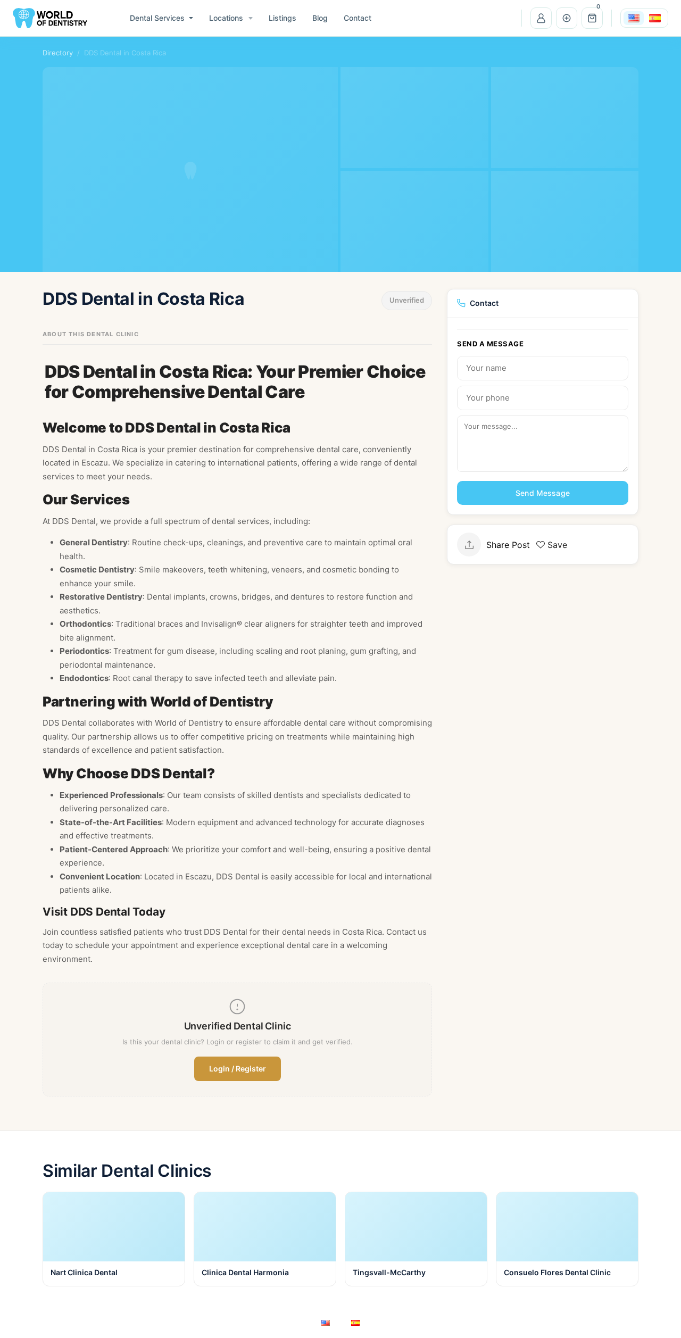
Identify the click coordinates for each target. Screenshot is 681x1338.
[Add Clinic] (566, 18)
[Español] (655, 18)
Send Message (543, 492)
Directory (58, 52)
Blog (320, 17)
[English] (634, 18)
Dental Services (157, 17)
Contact (357, 17)
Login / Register (237, 1068)
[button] (592, 18)
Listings (282, 17)
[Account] (541, 18)
